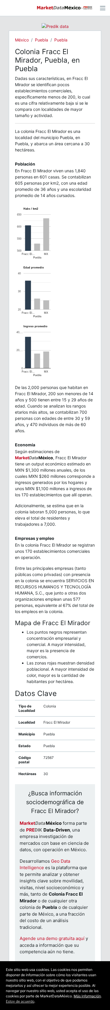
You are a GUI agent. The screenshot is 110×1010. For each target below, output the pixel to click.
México (22, 39)
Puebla (41, 39)
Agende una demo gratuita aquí (52, 938)
